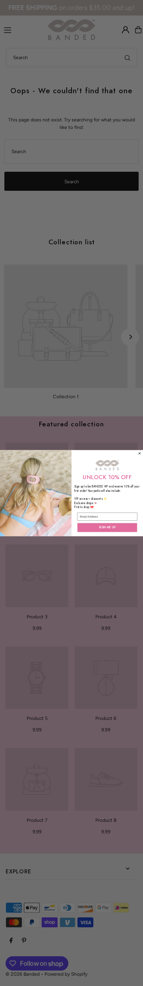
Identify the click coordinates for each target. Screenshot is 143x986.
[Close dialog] (139, 453)
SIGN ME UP (107, 527)
